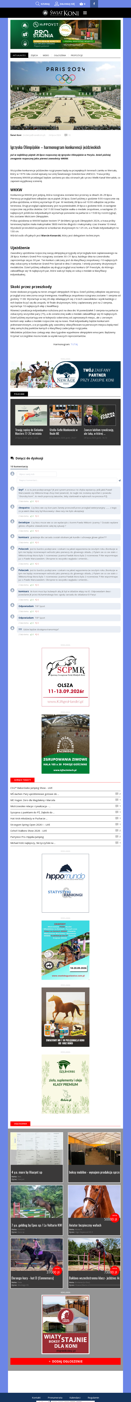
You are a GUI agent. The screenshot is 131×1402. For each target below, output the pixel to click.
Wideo (46, 55)
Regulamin (93, 1397)
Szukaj (45, 3)
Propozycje (77, 55)
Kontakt (36, 1397)
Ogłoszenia (60, 55)
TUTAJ (74, 344)
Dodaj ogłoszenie (65, 1361)
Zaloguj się (67, 3)
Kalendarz (75, 1397)
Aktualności (19, 55)
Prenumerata (55, 1397)
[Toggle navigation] (85, 13)
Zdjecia (34, 55)
